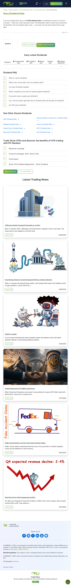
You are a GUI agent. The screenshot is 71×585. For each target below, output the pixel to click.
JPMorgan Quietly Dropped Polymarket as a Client (22, 225)
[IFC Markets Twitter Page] (33, 536)
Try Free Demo (25, 171)
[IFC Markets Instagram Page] (28, 536)
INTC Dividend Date (44, 128)
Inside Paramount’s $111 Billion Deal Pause (20, 388)
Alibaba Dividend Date (11, 124)
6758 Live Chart (28, 44)
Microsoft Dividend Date (12, 132)
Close (35, 582)
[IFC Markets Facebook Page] (24, 536)
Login (46, 4)
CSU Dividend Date (44, 132)
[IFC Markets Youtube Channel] (42, 536)
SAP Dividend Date (10, 119)
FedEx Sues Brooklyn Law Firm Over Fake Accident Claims (25, 443)
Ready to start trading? (46, 45)
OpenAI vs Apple (11, 334)
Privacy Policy (8, 567)
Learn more (9, 235)
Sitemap (15, 561)
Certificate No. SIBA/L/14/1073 (18, 549)
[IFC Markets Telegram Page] (46, 536)
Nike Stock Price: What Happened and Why (20, 497)
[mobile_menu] (66, 3)
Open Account (56, 4)
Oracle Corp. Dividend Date (13, 128)
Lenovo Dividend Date (45, 124)
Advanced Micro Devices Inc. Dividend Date (52, 118)
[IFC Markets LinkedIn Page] (37, 536)
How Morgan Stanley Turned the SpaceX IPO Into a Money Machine (28, 280)
